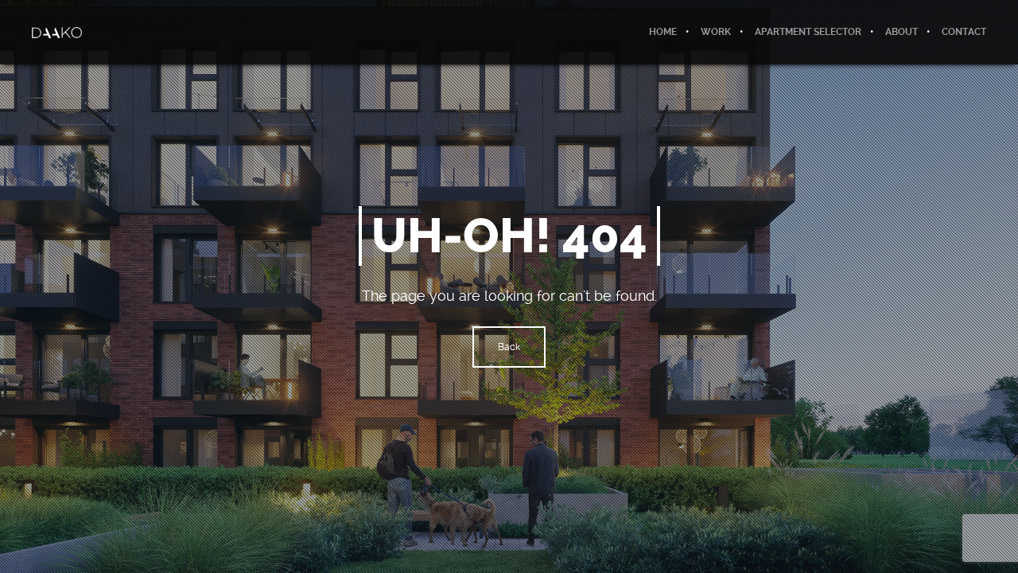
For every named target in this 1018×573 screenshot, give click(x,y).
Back (509, 347)
